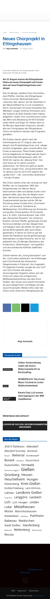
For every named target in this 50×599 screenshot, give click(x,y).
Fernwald (27, 464)
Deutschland (32, 460)
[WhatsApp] (16, 308)
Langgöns (21, 497)
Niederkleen (11, 515)
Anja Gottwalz (12, 48)
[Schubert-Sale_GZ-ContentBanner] (25, 25)
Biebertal (18, 455)
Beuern (7, 456)
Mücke (8, 511)
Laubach (35, 497)
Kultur (6, 386)
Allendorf (32, 446)
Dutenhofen (11, 465)
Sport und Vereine (7, 398)
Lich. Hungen (20, 502)
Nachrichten (14, 32)
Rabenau (10, 520)
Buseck (9, 460)
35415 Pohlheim (14, 446)
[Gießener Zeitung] (22, 6)
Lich (7, 502)
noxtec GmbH (37, 595)
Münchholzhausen (26, 511)
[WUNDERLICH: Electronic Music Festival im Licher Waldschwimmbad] (10, 382)
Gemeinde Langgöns (11, 470)
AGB (13, 590)
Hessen (26, 474)
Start (5, 32)
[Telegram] (34, 308)
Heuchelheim (14, 479)
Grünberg (11, 474)
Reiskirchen (26, 520)
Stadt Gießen (12, 525)
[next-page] (9, 406)
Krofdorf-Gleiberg (13, 488)
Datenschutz (34, 590)
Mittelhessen (24, 506)
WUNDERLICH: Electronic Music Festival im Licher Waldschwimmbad (31, 382)
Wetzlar (9, 534)
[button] (4, 16)
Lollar (8, 506)
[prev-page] (4, 406)
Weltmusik (8, 530)
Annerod (32, 450)
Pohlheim (37, 515)
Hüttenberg (11, 483)
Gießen (27, 469)
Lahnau (9, 492)
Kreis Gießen (30, 483)
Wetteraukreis (37, 530)
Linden (34, 502)
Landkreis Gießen (29, 492)
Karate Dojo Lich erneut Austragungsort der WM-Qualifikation (31, 395)
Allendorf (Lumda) (14, 450)
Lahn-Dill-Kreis (33, 488)
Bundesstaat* (32, 455)
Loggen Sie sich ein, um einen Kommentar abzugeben (25, 425)
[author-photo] (25, 337)
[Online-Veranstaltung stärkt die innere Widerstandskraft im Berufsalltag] (10, 366)
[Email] (25, 308)
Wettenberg (22, 529)
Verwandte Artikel (12, 355)
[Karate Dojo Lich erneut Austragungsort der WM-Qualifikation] (10, 396)
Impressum (22, 590)
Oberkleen (24, 516)
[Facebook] (7, 308)
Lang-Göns (8, 498)
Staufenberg (31, 525)
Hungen (32, 479)
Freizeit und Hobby (29, 32)
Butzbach (20, 460)
